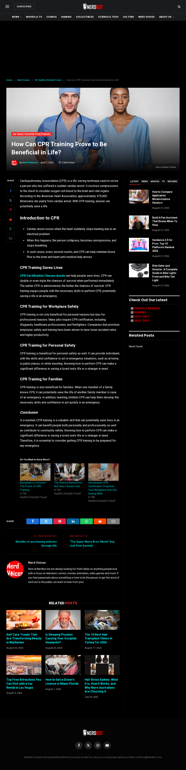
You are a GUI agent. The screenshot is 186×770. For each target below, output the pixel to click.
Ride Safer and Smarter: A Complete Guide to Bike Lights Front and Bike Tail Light (164, 273)
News (15, 16)
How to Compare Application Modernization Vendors (162, 197)
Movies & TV (34, 16)
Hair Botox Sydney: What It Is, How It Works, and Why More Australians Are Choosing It (101, 685)
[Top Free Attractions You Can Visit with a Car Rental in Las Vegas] (23, 665)
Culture (128, 16)
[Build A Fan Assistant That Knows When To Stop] (139, 222)
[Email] (10, 238)
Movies (155, 181)
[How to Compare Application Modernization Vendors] (139, 196)
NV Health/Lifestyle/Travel (32, 134)
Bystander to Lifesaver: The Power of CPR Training (33, 486)
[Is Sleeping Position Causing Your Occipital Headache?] (62, 620)
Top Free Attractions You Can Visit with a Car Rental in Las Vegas (23, 683)
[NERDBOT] (93, 6)
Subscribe (24, 6)
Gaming (66, 16)
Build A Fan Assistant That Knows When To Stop (164, 221)
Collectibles (85, 16)
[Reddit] (10, 219)
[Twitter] (10, 200)
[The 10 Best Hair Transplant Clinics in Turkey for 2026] (102, 620)
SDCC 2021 (141, 316)
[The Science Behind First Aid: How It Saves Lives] (69, 472)
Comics (51, 16)
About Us (165, 16)
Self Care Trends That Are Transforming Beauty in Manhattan (23, 638)
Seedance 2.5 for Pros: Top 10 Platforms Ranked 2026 (163, 245)
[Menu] (7, 7)
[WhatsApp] (10, 229)
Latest (134, 181)
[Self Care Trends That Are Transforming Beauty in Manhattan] (23, 620)
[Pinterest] (10, 210)
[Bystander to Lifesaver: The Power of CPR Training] (35, 472)
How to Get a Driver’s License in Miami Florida (61, 681)
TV (163, 181)
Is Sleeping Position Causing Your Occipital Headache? (60, 638)
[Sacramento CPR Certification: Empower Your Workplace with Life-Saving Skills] (103, 472)
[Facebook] (10, 191)
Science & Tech (108, 16)
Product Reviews (147, 308)
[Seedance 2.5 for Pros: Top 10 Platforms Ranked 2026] (139, 245)
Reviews (172, 181)
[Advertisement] (93, 49)
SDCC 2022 (141, 320)
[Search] (179, 7)
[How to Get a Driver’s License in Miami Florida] (62, 665)
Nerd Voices (146, 16)
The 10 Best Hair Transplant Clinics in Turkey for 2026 (98, 638)
